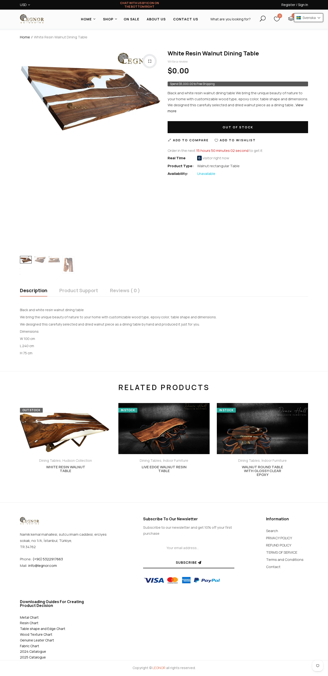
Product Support (78, 291)
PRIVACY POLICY (279, 537)
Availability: (178, 173)
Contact (273, 566)
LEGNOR (158, 667)
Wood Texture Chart (36, 634)
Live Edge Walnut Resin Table (164, 469)
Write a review (178, 61)
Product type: (181, 166)
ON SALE (131, 19)
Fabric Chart (29, 646)
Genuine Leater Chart (37, 640)
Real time (177, 158)
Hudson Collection (77, 460)
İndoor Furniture (175, 460)
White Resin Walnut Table (65, 469)
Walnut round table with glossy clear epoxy (262, 471)
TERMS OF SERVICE (281, 552)
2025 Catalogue (33, 657)
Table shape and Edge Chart (42, 628)
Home (25, 37)
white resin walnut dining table (213, 53)
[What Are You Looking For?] (258, 19)
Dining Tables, (50, 460)
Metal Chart (29, 617)
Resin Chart (29, 623)
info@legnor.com (42, 565)
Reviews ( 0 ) (125, 291)
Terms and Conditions (285, 559)
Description (33, 291)
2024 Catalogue (33, 651)
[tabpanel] (65, 446)
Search (272, 530)
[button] (308, 17)
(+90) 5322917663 (48, 559)
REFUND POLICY (279, 545)
